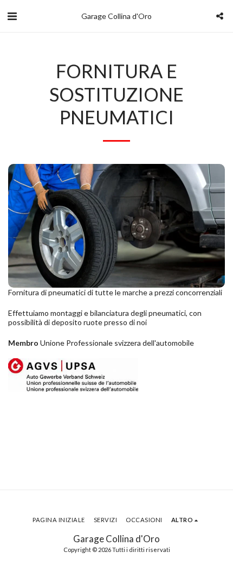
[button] (12, 15)
